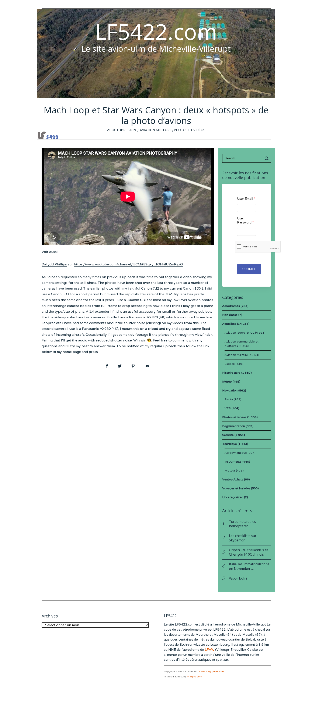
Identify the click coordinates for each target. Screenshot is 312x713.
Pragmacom (194, 676)
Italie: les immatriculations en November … (249, 566)
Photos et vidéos (189, 130)
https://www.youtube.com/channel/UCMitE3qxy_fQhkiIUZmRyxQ (128, 264)
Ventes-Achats (232, 479)
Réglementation (233, 426)
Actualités (229, 324)
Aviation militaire (156, 130)
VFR (228, 408)
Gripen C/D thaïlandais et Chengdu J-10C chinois (248, 552)
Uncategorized (232, 497)
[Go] (267, 158)
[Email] (147, 366)
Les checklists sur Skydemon (242, 538)
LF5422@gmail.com (212, 671)
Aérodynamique (236, 453)
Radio (229, 399)
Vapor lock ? (238, 578)
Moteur (230, 470)
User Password (245, 220)
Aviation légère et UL (239, 332)
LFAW (209, 650)
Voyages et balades (236, 488)
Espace (230, 364)
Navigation (230, 390)
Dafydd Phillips (54, 264)
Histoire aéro (231, 373)
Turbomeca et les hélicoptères (242, 523)
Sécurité (228, 435)
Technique (229, 444)
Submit (249, 269)
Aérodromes (231, 306)
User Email (246, 199)
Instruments (233, 461)
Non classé (230, 315)
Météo (227, 381)
